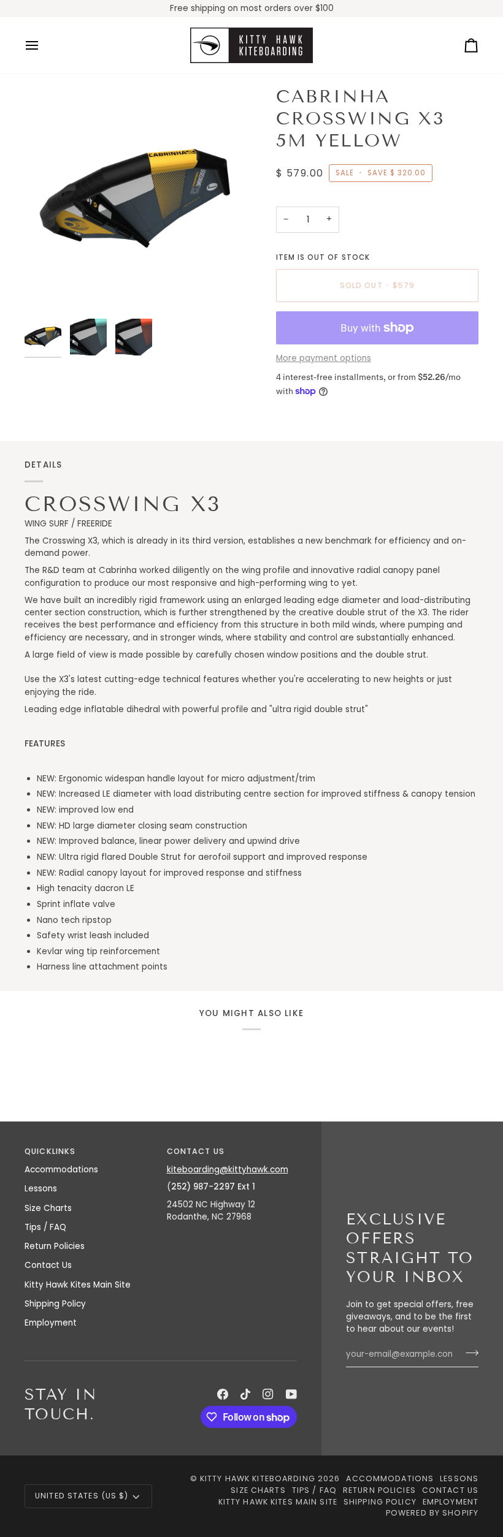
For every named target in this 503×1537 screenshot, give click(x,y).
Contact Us (48, 1265)
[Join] (468, 1353)
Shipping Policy (55, 1304)
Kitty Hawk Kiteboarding (257, 1478)
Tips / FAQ (45, 1227)
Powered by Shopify (432, 1513)
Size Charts (48, 1208)
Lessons (41, 1188)
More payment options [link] (323, 358)
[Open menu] (43, 45)
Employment (51, 1323)
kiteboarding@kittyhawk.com (227, 1169)
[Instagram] (268, 1394)
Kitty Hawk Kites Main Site (78, 1285)
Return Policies (55, 1246)
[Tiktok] (245, 1394)
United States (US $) (82, 1495)
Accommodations (61, 1169)
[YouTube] (291, 1394)
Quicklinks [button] (50, 1151)
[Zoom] (138, 199)
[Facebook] (222, 1394)
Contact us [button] (196, 1151)
